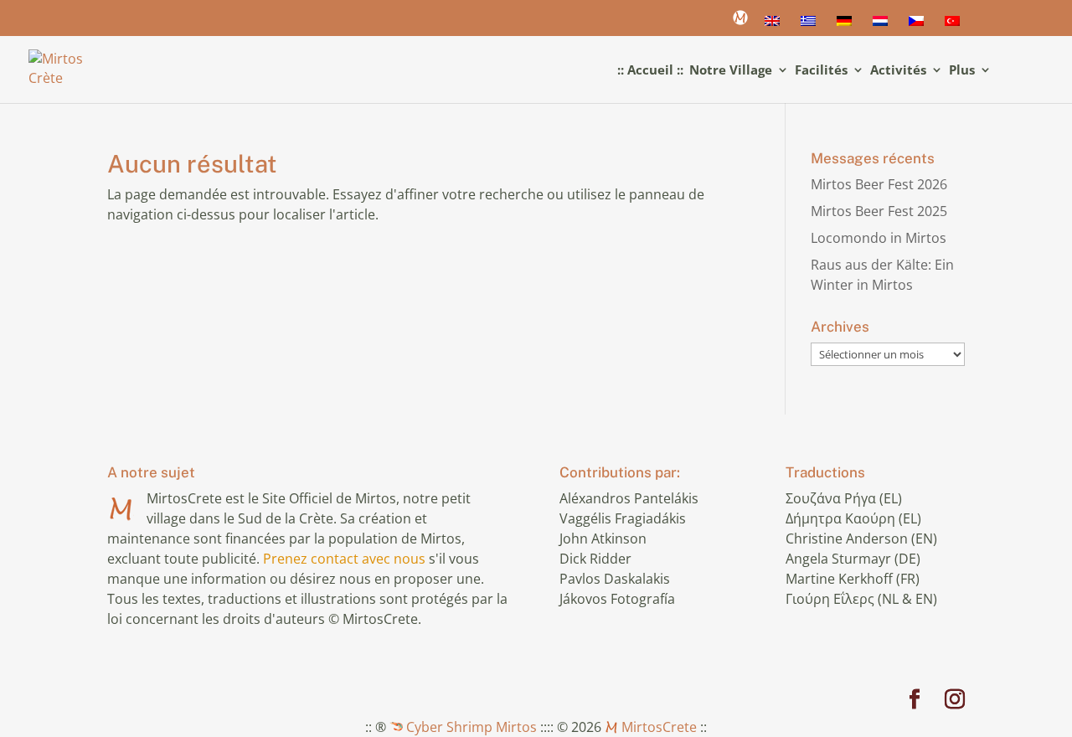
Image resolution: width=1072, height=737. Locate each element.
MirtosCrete (657, 727)
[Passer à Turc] (955, 26)
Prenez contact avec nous (344, 558)
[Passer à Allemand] (847, 26)
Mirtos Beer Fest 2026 (879, 184)
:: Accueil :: (650, 71)
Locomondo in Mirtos (878, 238)
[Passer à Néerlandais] (883, 26)
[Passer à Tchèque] (919, 26)
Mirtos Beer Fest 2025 (879, 211)
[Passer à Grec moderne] (811, 26)
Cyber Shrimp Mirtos (470, 727)
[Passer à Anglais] (775, 26)
